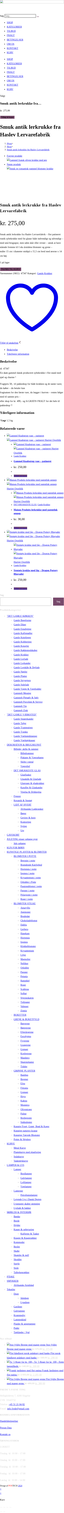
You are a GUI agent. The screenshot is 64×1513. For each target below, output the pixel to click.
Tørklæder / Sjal (22, 1332)
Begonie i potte (27, 860)
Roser (23, 985)
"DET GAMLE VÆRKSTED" (22, 714)
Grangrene (25, 1045)
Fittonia (24, 1088)
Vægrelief (25, 766)
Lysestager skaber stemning (27, 1204)
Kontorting (25, 822)
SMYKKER (12, 1281)
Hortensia (25, 938)
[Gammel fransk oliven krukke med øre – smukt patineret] (27, 160)
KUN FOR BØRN (15, 847)
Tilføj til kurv (7, 117)
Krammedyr (19, 1315)
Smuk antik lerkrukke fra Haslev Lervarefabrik (28, 149)
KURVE (11, 1143)
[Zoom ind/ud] (1, 1507)
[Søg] (38, 16)
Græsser (24, 1049)
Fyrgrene (24, 1041)
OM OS (10, 44)
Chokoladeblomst (28, 920)
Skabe (16, 1251)
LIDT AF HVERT (22, 805)
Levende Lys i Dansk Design (27, 1199)
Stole (16, 1268)
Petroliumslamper (29, 1195)
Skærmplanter (27, 1062)
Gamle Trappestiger (23, 727)
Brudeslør (25, 916)
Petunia (24, 976)
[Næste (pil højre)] (4, 1511)
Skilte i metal (26, 762)
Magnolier (25, 959)
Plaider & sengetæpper (24, 1324)
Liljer (23, 955)
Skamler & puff (21, 1255)
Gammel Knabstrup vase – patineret (32, 461)
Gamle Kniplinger (22, 637)
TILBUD (11, 31)
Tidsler (23, 1066)
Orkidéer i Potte (28, 882)
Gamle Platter (20, 676)
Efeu (22, 1083)
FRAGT (11, 35)
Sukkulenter (26, 1122)
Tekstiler (11, 1289)
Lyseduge (25, 1302)
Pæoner (24, 972)
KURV (10, 52)
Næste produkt (14, 164)
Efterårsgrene (26, 1032)
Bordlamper (26, 1173)
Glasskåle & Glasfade (30, 779)
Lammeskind (20, 1319)
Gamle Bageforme (22, 620)
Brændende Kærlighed (31, 865)
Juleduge (24, 1298)
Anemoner (25, 912)
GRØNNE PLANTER (24, 1071)
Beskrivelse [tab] (12, 349)
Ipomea (24, 942)
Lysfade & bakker (22, 1208)
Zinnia (23, 1010)
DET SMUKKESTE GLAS (25, 504)
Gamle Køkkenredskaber (25, 650)
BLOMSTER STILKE (25, 903)
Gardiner (18, 1306)
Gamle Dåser (20, 624)
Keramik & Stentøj (23, 800)
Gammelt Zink (21, 710)
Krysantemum (27, 950)
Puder (16, 1328)
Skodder (18, 1259)
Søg (2, 16)
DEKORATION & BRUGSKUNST (24, 745)
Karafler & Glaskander (31, 787)
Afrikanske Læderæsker (31, 809)
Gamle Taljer (20, 723)
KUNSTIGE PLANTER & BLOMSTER (27, 852)
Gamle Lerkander (22, 663)
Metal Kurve (20, 1148)
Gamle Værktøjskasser (24, 740)
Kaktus (23, 1100)
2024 (20, 1486)
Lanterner (18, 1191)
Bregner (24, 1079)
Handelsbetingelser (9, 1421)
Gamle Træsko (21, 732)
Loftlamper (25, 1182)
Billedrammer (27, 753)
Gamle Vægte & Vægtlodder (27, 689)
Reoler (17, 1246)
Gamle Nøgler (20, 671)
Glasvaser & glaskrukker (32, 783)
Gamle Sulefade (21, 684)
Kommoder (19, 1242)
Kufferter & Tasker (29, 1234)
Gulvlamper (26, 1178)
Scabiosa (24, 989)
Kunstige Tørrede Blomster (27, 1135)
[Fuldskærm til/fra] (4, 1507)
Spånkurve (19, 1156)
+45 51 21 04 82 (17, 1404)
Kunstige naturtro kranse (25, 1130)
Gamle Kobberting (23, 642)
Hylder (17, 1225)
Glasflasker (25, 775)
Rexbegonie (26, 1118)
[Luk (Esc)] (10, 1507)
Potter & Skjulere (22, 1139)
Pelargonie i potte (29, 895)
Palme (23, 1113)
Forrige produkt (14, 156)
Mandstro (25, 1058)
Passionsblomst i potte (31, 886)
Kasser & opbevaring (24, 1229)
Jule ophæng (20, 843)
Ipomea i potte (27, 873)
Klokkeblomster (28, 946)
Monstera (24, 1105)
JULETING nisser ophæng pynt (22, 839)
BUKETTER (20, 1015)
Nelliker (24, 963)
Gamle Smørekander (23, 719)
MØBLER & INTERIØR (19, 1212)
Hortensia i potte (28, 869)
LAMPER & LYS (15, 1165)
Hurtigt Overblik (52, 440)
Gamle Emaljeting (22, 629)
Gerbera (24, 929)
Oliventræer (26, 1109)
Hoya (23, 1096)
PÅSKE (11, 1276)
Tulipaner (25, 1002)
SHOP (10, 22)
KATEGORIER (14, 27)
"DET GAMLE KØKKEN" (20, 616)
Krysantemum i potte (30, 877)
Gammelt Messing (22, 693)
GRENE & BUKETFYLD (26, 1019)
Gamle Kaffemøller (23, 633)
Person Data (6, 1427)
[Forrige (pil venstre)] (1, 1511)
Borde (16, 1221)
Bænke (17, 1216)
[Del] (7, 1507)
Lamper (17, 1169)
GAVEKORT (13, 835)
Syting (23, 826)
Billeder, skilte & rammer (26, 749)
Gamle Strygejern (22, 680)
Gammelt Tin (20, 706)
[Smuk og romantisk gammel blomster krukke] (30, 168)
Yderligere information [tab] (18, 354)
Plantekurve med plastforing (27, 1152)
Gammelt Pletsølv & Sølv (26, 697)
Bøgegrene (25, 1028)
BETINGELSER (15, 39)
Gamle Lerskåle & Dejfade (27, 667)
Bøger (23, 813)
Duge (16, 1294)
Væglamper (26, 1186)
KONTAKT (12, 48)
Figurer (17, 796)
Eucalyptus (25, 1036)
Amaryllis (25, 908)
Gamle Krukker (44, 273)
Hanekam (25, 933)
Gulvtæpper (19, 1311)
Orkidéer (24, 967)
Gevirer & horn (27, 817)
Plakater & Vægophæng (32, 757)
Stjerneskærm (27, 998)
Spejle (17, 1263)
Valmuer (24, 1006)
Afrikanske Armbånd (24, 1285)
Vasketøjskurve (21, 1161)
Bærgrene (25, 1023)
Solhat (23, 993)
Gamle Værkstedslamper (25, 736)
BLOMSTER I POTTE (25, 856)
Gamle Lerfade (21, 659)
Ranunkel (25, 980)
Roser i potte (26, 899)
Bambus (24, 1075)
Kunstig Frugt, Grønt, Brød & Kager (31, 1126)
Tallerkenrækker (21, 1272)
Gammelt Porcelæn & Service (28, 702)
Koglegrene (26, 1053)
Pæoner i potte (27, 890)
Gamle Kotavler (21, 646)
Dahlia (23, 925)
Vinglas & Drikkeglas (30, 792)
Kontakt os (5, 1434)
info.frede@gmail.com (18, 1408)
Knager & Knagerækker (25, 1238)
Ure (22, 830)
